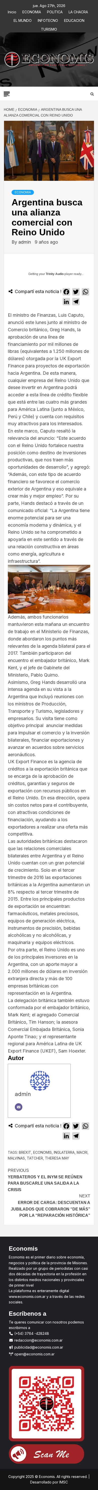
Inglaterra (64, 1152)
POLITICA (55, 11)
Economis (42, 1152)
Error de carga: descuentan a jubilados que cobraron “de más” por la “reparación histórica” (50, 1206)
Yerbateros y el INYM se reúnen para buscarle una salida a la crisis (45, 1180)
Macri (82, 1152)
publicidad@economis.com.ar (38, 1347)
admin (25, 242)
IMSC (63, 1482)
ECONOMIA (31, 11)
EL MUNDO (23, 19)
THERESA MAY (57, 1158)
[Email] (18, 1107)
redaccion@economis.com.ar (38, 1340)
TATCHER (35, 1158)
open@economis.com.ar (34, 1354)
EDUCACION (74, 19)
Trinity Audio (55, 274)
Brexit (25, 1152)
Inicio (12, 11)
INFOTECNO (48, 19)
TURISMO (49, 28)
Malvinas (16, 1158)
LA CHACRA (78, 11)
